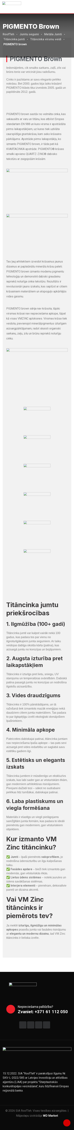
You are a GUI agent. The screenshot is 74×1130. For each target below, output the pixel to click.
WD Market (50, 1115)
